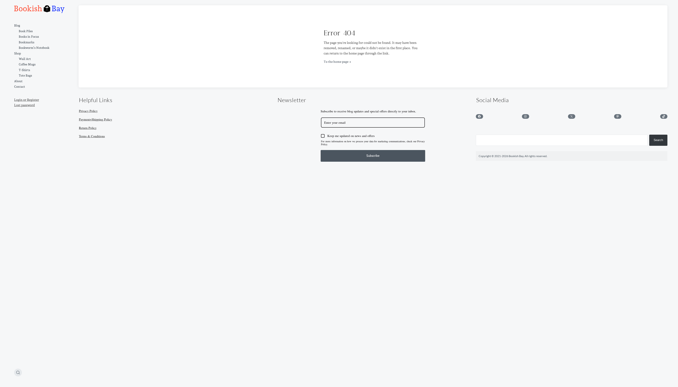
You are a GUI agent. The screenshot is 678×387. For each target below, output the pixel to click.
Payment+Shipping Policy (95, 119)
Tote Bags (25, 75)
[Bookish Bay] (39, 9)
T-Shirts (24, 70)
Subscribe (372, 156)
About (18, 81)
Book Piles (26, 31)
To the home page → (337, 61)
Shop (17, 53)
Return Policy (88, 128)
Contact (19, 86)
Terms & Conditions (92, 136)
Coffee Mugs (27, 64)
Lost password (24, 105)
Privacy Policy (88, 111)
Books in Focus (29, 36)
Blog (17, 25)
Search (658, 140)
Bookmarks (26, 42)
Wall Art (25, 59)
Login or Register (26, 100)
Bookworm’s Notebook (34, 47)
